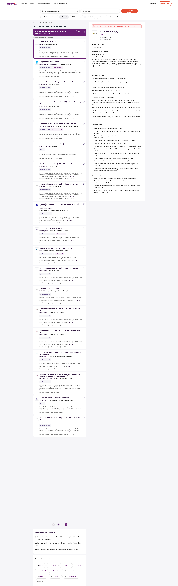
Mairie (80, 565)
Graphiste (56, 576)
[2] (66, 524)
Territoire (56, 571)
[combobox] (60, 11)
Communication (72, 576)
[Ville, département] (98, 11)
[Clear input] (77, 11)
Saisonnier (67, 565)
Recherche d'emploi (39, 22)
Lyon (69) (49, 22)
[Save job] (84, 41)
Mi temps (42, 576)
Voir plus (75, 54)
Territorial (42, 571)
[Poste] (58, 11)
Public (41, 565)
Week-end (70, 571)
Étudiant (53, 565)
